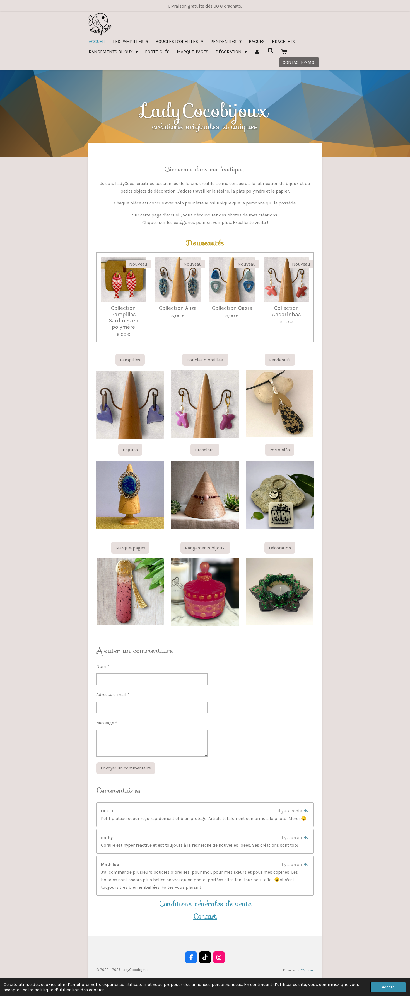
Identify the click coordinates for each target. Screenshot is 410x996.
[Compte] (257, 52)
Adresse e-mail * (112, 694)
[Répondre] (306, 811)
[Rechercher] (270, 51)
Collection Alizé (178, 308)
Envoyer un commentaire (126, 768)
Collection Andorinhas (286, 311)
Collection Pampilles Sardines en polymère (123, 317)
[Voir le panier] (284, 52)
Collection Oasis (232, 308)
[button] (159, 375)
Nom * (102, 666)
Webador (307, 970)
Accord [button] (388, 987)
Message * (106, 722)
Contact (205, 916)
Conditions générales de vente (205, 903)
